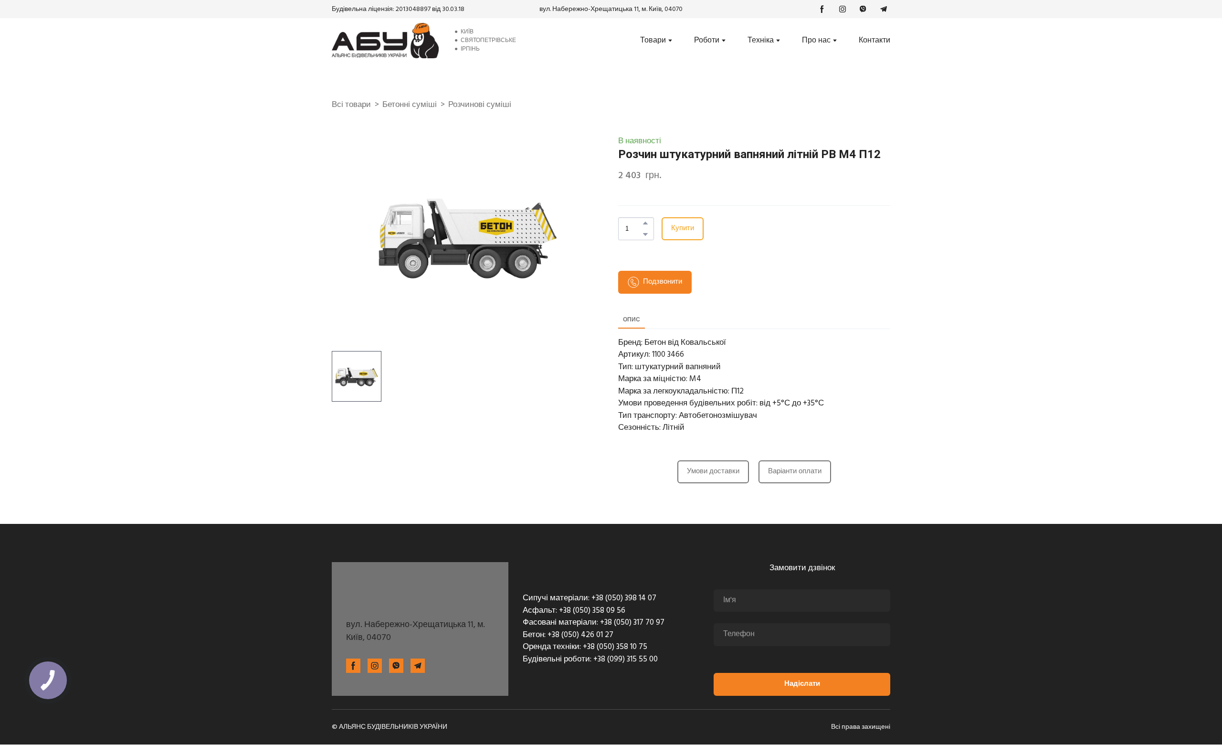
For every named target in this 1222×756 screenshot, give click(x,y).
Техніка (761, 40)
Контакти (874, 40)
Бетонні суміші (409, 105)
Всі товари (351, 105)
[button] (822, 9)
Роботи (706, 40)
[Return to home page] (385, 40)
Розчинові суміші (479, 105)
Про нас (816, 40)
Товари (653, 40)
